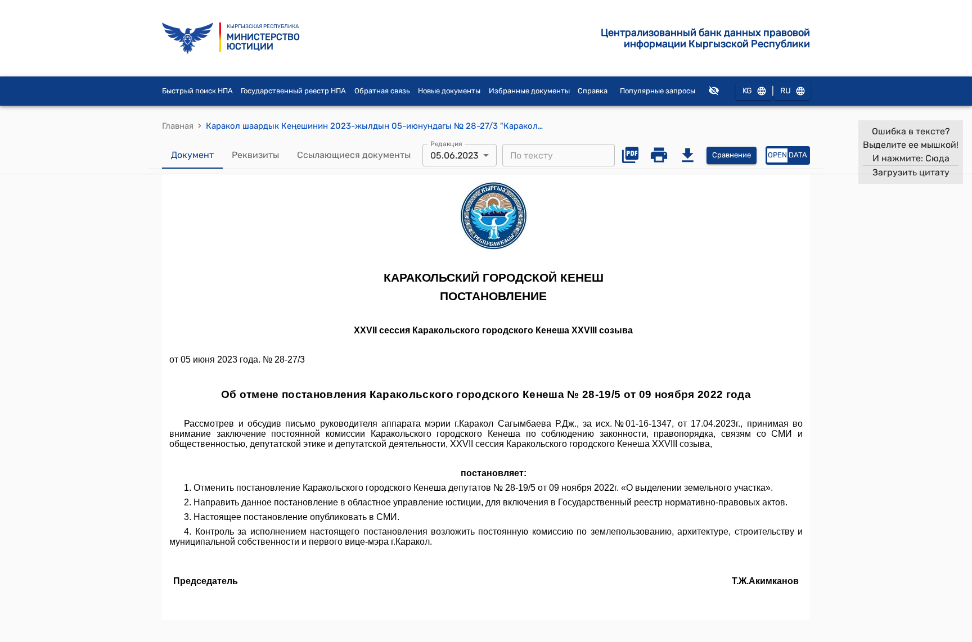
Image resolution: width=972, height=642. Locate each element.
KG (747, 91)
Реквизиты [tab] (255, 155)
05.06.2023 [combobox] (454, 155)
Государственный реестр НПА (293, 91)
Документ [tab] (192, 155)
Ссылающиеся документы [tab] (354, 155)
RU (785, 91)
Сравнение (731, 155)
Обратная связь (382, 91)
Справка (593, 91)
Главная (178, 126)
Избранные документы (529, 91)
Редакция (446, 144)
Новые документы (449, 91)
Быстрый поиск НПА (197, 91)
